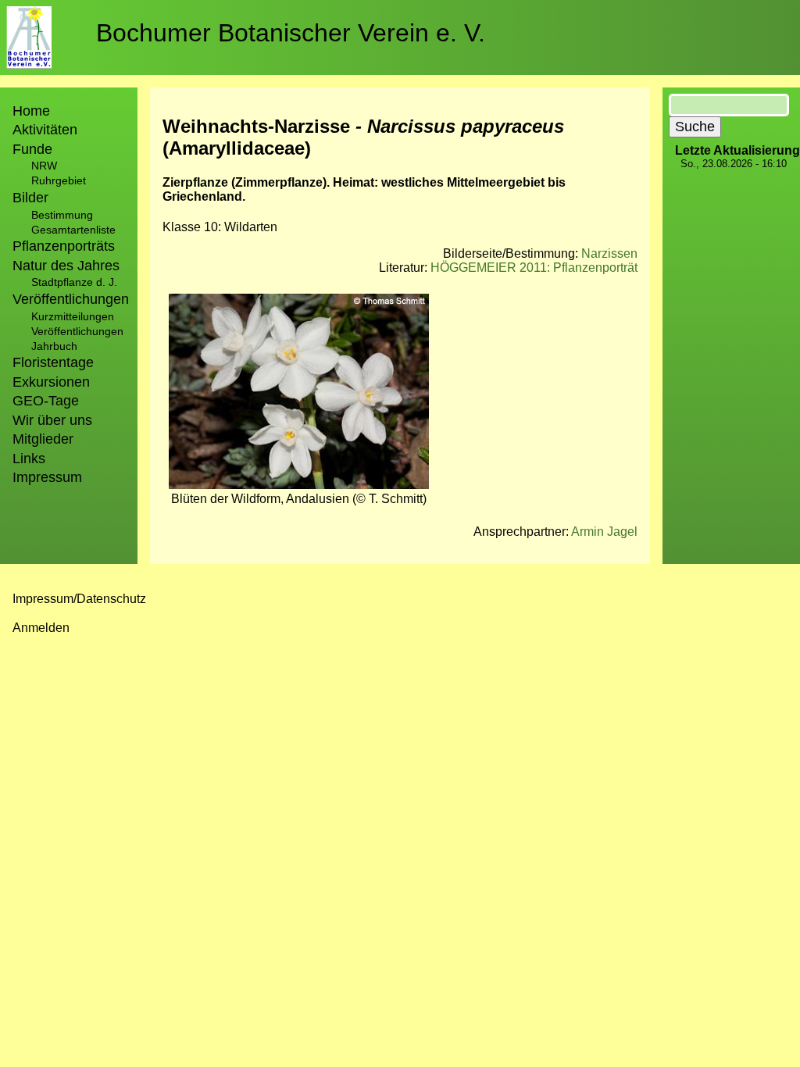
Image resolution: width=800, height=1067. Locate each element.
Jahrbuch (54, 346)
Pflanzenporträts (63, 246)
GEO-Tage (45, 401)
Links (28, 458)
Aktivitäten (44, 129)
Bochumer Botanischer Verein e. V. (290, 33)
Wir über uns (52, 420)
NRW (44, 165)
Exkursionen (51, 382)
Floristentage (53, 362)
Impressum (47, 477)
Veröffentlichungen (77, 331)
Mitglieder (42, 439)
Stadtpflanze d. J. (74, 282)
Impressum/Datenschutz (79, 598)
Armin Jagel (604, 531)
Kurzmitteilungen (72, 316)
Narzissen (609, 253)
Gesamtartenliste (73, 229)
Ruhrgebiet (58, 180)
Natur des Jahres (66, 265)
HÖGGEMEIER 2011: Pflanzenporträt (534, 267)
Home (31, 111)
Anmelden (41, 627)
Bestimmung (62, 215)
